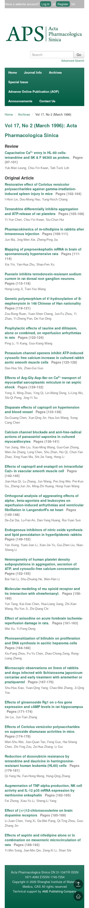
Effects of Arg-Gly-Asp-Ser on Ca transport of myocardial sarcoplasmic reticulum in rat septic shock (43, 382)
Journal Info (33, 72)
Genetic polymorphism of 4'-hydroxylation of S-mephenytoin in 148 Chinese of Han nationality (43, 301)
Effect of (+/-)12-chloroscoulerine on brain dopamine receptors (39, 812)
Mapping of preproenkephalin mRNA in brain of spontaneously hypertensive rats (43, 251)
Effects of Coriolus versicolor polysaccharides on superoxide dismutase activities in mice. (42, 729)
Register (62, 4)
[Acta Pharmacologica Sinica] (44, 33)
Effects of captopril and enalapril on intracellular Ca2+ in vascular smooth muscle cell (44, 468)
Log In (46, 4)
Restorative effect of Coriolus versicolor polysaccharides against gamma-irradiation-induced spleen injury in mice (40, 189)
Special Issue (18, 82)
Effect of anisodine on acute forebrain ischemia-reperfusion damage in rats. (44, 620)
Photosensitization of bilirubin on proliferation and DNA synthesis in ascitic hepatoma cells (42, 640)
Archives (55, 72)
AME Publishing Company (59, 891)
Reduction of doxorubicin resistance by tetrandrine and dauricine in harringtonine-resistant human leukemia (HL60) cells (39, 761)
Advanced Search (72, 60)
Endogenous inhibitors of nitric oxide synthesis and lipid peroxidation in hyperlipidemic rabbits (44, 532)
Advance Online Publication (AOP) (33, 91)
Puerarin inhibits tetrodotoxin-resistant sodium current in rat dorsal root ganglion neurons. (43, 276)
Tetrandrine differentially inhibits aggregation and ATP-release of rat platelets (41, 211)
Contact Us (47, 101)
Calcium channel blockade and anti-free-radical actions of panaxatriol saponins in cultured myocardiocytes (43, 437)
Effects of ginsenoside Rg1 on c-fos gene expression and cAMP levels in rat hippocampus (44, 704)
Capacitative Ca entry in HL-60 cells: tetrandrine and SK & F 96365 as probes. (38, 155)
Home (12, 72)
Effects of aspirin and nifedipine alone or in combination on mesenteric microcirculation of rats (43, 840)
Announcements (20, 101)
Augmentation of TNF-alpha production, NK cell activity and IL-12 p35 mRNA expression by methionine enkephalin (43, 790)
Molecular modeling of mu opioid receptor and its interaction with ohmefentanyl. (42, 591)
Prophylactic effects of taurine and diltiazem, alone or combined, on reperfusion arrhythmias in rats (43, 333)
